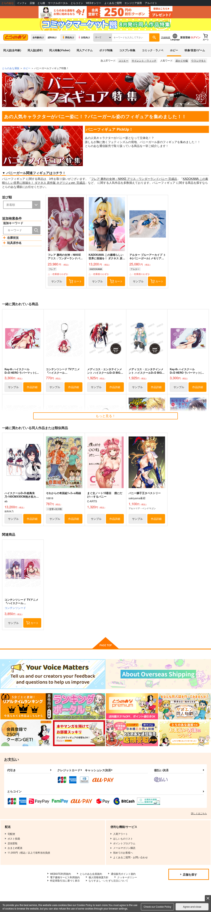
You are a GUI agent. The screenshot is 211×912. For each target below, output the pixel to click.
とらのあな (7, 3)
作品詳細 (32, 387)
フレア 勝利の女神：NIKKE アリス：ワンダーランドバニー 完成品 (134, 179)
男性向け (69, 37)
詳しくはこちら (199, 813)
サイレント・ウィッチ (144, 60)
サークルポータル (58, 3)
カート (78, 281)
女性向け (85, 37)
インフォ (22, 3)
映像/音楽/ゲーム (195, 50)
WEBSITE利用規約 (60, 873)
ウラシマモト (198, 60)
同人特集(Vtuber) (59, 50)
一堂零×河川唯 (54, 509)
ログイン (195, 37)
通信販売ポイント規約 (123, 873)
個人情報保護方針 (98, 877)
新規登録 (185, 37)
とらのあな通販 (10, 68)
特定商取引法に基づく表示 (65, 880)
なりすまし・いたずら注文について (108, 880)
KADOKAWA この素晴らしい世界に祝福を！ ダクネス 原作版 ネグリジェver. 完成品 (107, 258)
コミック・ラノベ (152, 50)
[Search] (36, 230)
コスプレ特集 (127, 50)
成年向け (52, 37)
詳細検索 (165, 37)
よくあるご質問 (113, 3)
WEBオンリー (93, 3)
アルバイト (151, 3)
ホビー (174, 50)
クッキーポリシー (127, 877)
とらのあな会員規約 (91, 873)
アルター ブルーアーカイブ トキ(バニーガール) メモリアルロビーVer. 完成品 (147, 258)
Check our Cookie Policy (157, 906)
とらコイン (77, 3)
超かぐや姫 (182, 60)
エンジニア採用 (133, 3)
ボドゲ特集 (106, 50)
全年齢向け (38, 37)
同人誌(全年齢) (12, 50)
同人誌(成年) (35, 50)
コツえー (123, 60)
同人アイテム (85, 50)
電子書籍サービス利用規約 (65, 877)
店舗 (32, 3)
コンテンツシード (15, 608)
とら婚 (41, 3)
